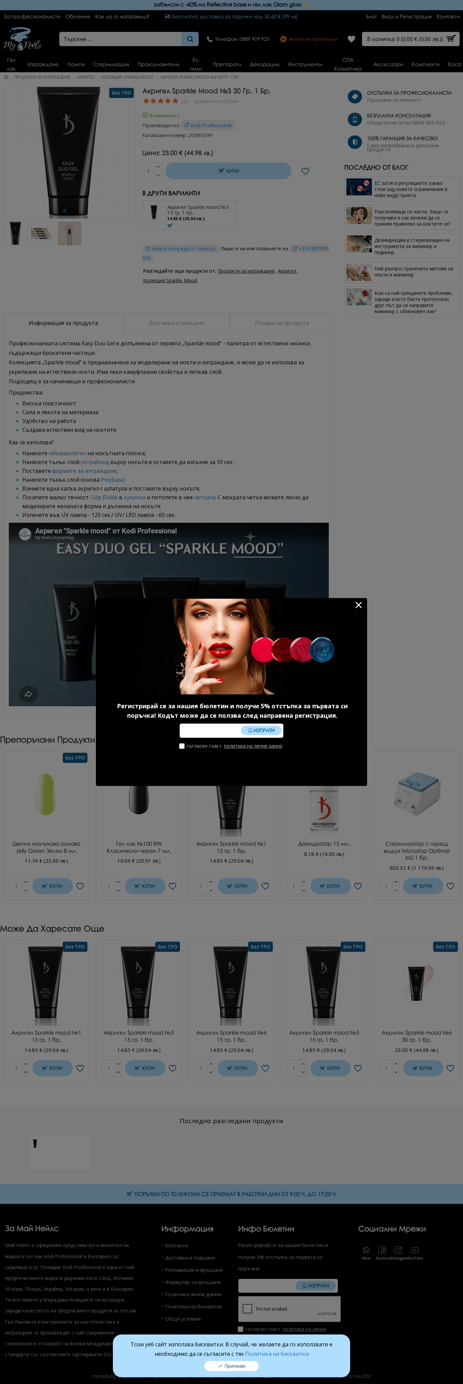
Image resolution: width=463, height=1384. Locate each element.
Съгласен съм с (234, 746)
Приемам (234, 1366)
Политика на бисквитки (277, 1354)
